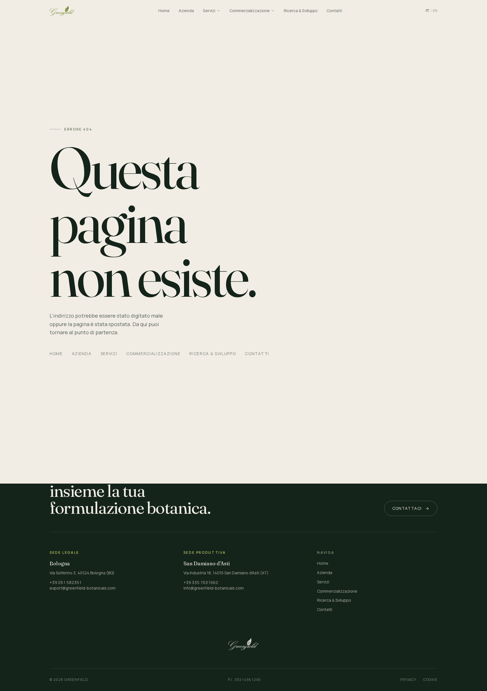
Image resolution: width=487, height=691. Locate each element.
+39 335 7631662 (200, 582)
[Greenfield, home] (62, 11)
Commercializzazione (153, 353)
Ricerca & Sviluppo (212, 353)
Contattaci (410, 508)
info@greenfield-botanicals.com (213, 588)
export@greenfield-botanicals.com (83, 588)
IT (427, 10)
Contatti (257, 353)
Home (56, 353)
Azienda (82, 353)
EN (435, 10)
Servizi (109, 353)
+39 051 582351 (66, 582)
